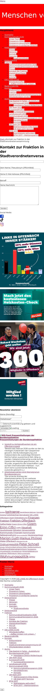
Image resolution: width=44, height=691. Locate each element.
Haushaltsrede (6, 530)
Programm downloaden (20, 43)
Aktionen (13, 52)
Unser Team (14, 39)
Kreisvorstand (11, 60)
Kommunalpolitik (21, 535)
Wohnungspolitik (14, 556)
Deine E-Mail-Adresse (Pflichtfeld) (15, 174)
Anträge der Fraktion (18, 71)
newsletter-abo (11, 571)
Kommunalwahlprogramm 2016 (28, 118)
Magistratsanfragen (17, 73)
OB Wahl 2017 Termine (24, 129)
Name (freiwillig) (7, 414)
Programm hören (17, 41)
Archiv (7, 99)
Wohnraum (12, 553)
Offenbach (11, 541)
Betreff (3, 180)
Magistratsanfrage (35, 535)
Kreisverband (10, 48)
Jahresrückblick (28, 530)
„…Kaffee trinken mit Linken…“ (22, 84)
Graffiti (18, 528)
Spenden (13, 56)
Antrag (2, 512)
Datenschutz (10, 575)
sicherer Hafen (21, 547)
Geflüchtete (5, 524)
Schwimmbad (10, 547)
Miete (2, 541)
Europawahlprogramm (24, 112)
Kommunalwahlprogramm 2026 (23, 67)
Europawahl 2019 (16, 110)
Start (3, 139)
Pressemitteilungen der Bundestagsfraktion (21, 440)
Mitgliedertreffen (16, 82)
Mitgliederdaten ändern (20, 97)
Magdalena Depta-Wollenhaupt (28, 105)
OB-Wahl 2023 (15, 107)
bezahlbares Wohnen (28, 512)
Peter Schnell (29, 544)
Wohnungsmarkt (23, 553)
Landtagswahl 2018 (17, 114)
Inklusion (17, 530)
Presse (12, 50)
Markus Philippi (31, 538)
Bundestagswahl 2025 (19, 103)
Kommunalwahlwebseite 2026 (23, 65)
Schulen (2, 547)
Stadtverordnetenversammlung (13, 549)
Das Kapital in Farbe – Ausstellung (24, 101)
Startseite (9, 35)
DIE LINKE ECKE (12, 80)
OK (2, 690)
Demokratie (24, 515)
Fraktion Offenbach (22, 520)
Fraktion (8, 62)
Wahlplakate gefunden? (24, 133)
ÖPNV (32, 557)
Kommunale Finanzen (11, 532)
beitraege (12, 511)
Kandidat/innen (21, 120)
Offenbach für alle (21, 541)
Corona (3, 515)
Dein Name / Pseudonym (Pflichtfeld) (17, 168)
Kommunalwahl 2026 (14, 37)
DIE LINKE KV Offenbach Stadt (30, 579)
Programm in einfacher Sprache (23, 45)
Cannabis (39, 512)
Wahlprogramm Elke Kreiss (26, 127)
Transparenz (31, 549)
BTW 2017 (13, 131)
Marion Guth (9, 538)
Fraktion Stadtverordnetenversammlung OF (25, 93)
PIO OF (12, 75)
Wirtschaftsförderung (30, 551)
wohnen (3, 553)
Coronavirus (13, 514)
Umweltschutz (16, 551)
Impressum (10, 573)
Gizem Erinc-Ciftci (19, 524)
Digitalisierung (21, 518)
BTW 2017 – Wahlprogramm (26, 135)
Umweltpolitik (5, 551)
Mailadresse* (5, 419)
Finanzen (33, 517)
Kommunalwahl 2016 (18, 116)
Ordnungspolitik (9, 544)
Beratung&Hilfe (11, 86)
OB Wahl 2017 (15, 125)
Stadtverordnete (21, 58)
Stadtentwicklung (34, 547)
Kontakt (12, 54)
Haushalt (26, 527)
